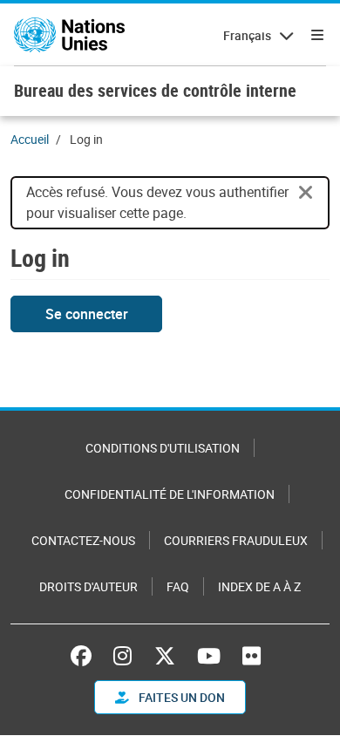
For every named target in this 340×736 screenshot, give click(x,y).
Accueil (29, 139)
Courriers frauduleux (236, 540)
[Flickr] (251, 655)
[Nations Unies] (69, 34)
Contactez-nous (83, 540)
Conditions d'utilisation (162, 448)
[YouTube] (208, 655)
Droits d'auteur (88, 586)
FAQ (178, 586)
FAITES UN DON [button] (180, 697)
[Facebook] (85, 655)
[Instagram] (122, 655)
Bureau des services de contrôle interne (155, 90)
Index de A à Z (259, 586)
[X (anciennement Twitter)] (165, 655)
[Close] (306, 192)
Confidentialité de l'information (170, 494)
